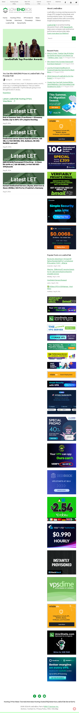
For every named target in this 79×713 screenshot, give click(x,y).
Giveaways (29, 20)
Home (5, 18)
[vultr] (61, 115)
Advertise (58, 1)
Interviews (18, 20)
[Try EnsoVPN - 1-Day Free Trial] (61, 222)
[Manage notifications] (74, 708)
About (3, 1)
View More (7, 101)
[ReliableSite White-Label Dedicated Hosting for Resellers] (61, 142)
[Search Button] (74, 38)
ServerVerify (21, 23)
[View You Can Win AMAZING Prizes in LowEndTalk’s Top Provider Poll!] (23, 70)
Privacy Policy (41, 709)
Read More (7, 93)
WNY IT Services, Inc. (51, 707)
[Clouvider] (61, 169)
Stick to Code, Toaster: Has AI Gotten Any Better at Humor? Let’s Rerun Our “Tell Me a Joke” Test (60, 55)
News (38, 18)
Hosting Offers (15, 18)
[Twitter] (76, 2)
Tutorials (9, 20)
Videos (38, 20)
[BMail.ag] (61, 195)
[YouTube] (71, 2)
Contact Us (31, 709)
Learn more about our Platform (58, 33)
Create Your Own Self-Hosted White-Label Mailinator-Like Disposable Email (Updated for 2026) (60, 84)
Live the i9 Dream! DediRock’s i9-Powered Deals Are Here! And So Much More (60, 70)
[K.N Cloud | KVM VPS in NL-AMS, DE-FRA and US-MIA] (61, 249)
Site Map (55, 709)
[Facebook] (65, 2)
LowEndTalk (10, 23)
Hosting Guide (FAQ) (41, 702)
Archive (23, 709)
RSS (49, 709)
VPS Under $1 (28, 18)
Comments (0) (27, 79)
